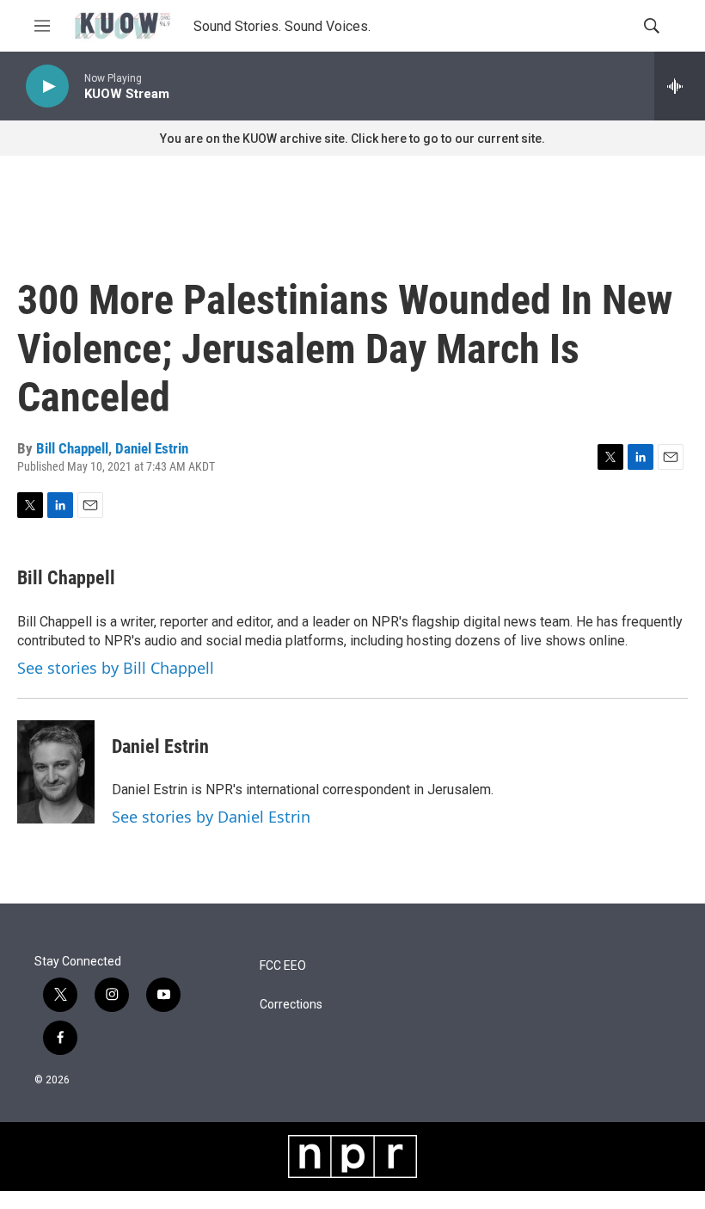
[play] (47, 86)
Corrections (291, 1004)
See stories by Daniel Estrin (211, 816)
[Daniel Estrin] (56, 771)
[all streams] (679, 86)
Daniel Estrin (151, 448)
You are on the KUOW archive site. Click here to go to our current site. (352, 138)
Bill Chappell (72, 448)
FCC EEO (283, 965)
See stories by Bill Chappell (115, 667)
